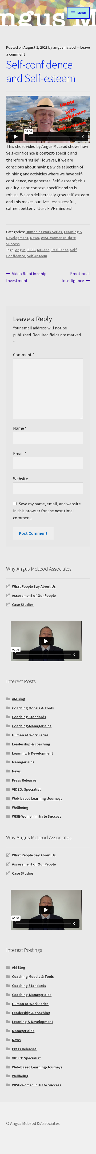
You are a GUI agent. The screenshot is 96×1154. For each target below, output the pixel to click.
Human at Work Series (44, 231)
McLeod (43, 249)
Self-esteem (37, 255)
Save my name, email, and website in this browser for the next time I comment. (47, 510)
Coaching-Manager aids (31, 726)
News (34, 237)
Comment (23, 354)
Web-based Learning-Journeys (37, 798)
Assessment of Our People (34, 595)
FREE (31, 249)
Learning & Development (32, 753)
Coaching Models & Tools (33, 708)
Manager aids (23, 762)
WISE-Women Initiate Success (36, 816)
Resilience (59, 249)
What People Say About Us (34, 586)
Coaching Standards (29, 716)
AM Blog (18, 699)
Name (20, 428)
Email (19, 453)
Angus (20, 249)
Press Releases (24, 780)
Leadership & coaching (31, 744)
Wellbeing (20, 807)
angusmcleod (64, 47)
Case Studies (23, 604)
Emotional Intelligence (76, 277)
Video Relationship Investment (26, 277)
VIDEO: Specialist (26, 789)
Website (20, 478)
